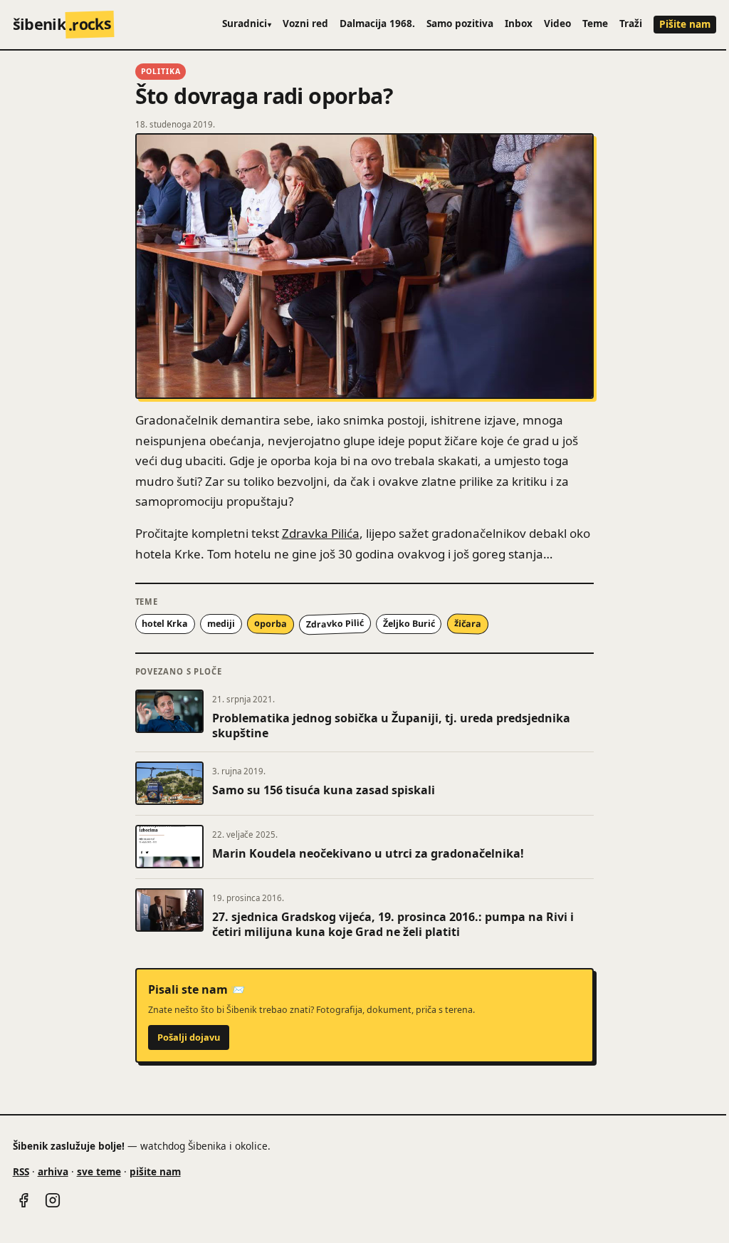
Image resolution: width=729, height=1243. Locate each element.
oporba (270, 623)
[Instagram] (52, 1200)
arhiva (53, 1171)
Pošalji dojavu (188, 1037)
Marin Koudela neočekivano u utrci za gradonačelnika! (368, 853)
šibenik (62, 24)
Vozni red (305, 23)
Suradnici (247, 23)
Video (557, 23)
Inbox (519, 23)
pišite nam (155, 1171)
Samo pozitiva (459, 23)
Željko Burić (409, 624)
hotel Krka (165, 624)
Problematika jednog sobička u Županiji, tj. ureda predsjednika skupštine (391, 726)
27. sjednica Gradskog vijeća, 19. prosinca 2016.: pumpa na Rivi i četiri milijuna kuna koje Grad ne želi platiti (393, 924)
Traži (630, 23)
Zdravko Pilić (334, 624)
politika (161, 71)
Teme (595, 23)
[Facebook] (23, 1200)
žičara (467, 623)
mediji (221, 624)
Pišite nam (684, 24)
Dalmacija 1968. (377, 23)
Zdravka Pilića (321, 533)
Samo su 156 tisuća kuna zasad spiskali (323, 790)
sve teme (99, 1171)
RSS (21, 1171)
